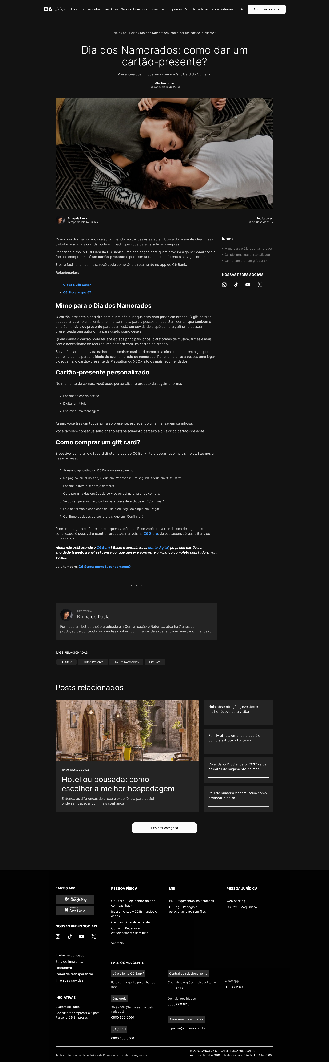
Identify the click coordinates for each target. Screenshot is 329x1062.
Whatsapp (231, 981)
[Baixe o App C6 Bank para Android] (75, 899)
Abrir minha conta (266, 9)
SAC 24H (119, 1029)
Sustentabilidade (68, 1007)
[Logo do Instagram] (224, 287)
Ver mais (117, 943)
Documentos (66, 968)
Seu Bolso (130, 33)
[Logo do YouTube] (248, 287)
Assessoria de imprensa (186, 1019)
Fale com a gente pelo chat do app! (133, 984)
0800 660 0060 (122, 1038)
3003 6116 (175, 988)
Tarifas (60, 1055)
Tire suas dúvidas (69, 980)
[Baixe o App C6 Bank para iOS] (75, 910)
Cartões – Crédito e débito (130, 922)
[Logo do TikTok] (236, 287)
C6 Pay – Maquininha (242, 907)
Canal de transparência (74, 974)
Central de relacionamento (188, 973)
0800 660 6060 (122, 1017)
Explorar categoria (164, 828)
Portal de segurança (134, 1055)
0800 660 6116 (178, 1004)
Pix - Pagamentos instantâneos (191, 901)
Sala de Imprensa (69, 961)
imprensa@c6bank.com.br (186, 1028)
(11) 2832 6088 (235, 987)
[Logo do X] (260, 287)
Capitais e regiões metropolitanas (192, 982)
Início (116, 33)
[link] (127, 756)
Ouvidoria (120, 998)
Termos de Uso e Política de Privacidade (93, 1055)
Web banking (236, 901)
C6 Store (151, 533)
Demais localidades (182, 998)
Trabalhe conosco (70, 955)
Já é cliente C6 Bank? (128, 973)
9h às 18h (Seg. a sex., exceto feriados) (132, 1009)
